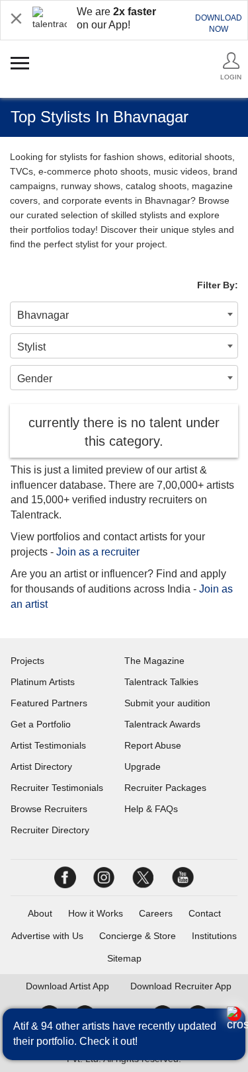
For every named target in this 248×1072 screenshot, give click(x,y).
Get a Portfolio (41, 724)
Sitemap (124, 958)
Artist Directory (41, 766)
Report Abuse (152, 745)
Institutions (214, 935)
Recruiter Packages (165, 787)
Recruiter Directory (50, 830)
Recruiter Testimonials (57, 787)
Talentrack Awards (162, 724)
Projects (27, 660)
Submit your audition (167, 703)
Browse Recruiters (49, 809)
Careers (156, 913)
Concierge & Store (137, 935)
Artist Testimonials (48, 745)
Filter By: (217, 285)
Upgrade (142, 766)
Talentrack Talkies (161, 682)
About (40, 913)
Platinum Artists (43, 682)
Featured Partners (49, 703)
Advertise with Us (47, 935)
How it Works (95, 913)
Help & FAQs (151, 809)
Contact (204, 913)
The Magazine (154, 660)
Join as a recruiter (98, 551)
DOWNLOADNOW (218, 23)
